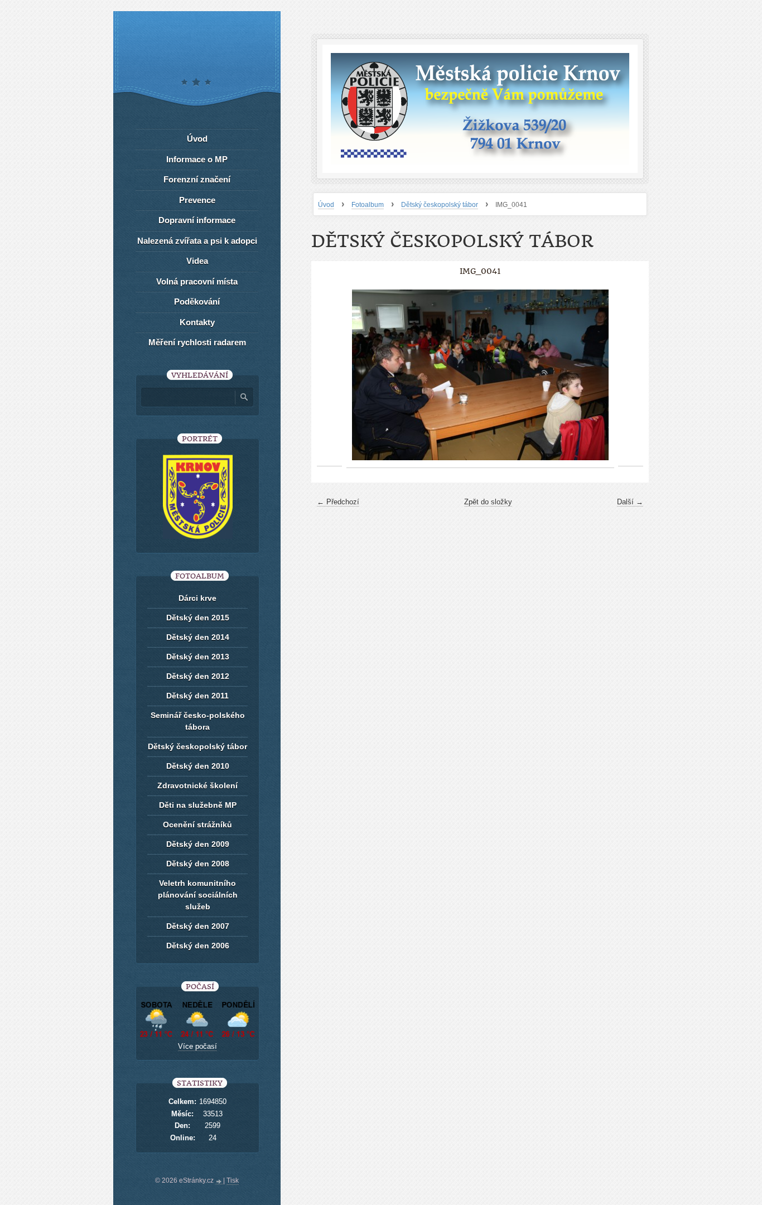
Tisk (232, 1180)
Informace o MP (197, 159)
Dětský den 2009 (197, 844)
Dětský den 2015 (197, 617)
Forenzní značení (196, 179)
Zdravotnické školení (197, 785)
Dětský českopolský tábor (439, 205)
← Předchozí (338, 502)
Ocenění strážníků (197, 824)
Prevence (197, 200)
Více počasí (197, 1046)
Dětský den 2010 (197, 765)
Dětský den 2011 (197, 695)
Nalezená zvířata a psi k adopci (197, 240)
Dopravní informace (196, 220)
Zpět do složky (488, 502)
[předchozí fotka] (329, 375)
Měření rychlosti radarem (197, 342)
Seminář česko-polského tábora (198, 721)
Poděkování (197, 301)
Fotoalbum (367, 205)
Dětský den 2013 (197, 656)
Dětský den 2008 (197, 863)
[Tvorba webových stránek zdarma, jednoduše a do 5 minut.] (219, 1181)
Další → (630, 502)
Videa (197, 261)
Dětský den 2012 (197, 676)
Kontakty (197, 322)
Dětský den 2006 (197, 945)
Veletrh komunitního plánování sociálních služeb (198, 895)
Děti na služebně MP (198, 805)
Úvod (326, 205)
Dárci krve (197, 598)
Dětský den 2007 (197, 926)
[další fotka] (630, 375)
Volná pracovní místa (197, 281)
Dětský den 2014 (197, 637)
